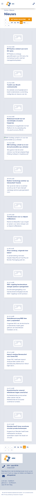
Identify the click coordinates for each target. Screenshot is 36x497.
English (21, 494)
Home (6, 10)
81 (21, 22)
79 (15, 22)
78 (12, 22)
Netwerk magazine (18, 19)
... (8, 22)
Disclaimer (16, 494)
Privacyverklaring (8, 494)
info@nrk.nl (11, 475)
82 (24, 22)
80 (18, 22)
